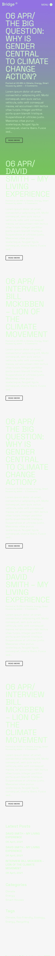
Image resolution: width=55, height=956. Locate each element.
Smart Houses (15, 899)
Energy (38, 83)
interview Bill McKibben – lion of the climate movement (27, 311)
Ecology (39, 917)
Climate (29, 83)
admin (19, 85)
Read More (14, 140)
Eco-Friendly (25, 917)
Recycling (22, 921)
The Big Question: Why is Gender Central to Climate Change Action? (27, 50)
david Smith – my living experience (28, 182)
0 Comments (31, 85)
